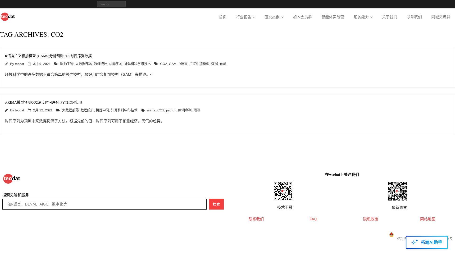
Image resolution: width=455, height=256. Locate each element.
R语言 (182, 64)
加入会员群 (302, 17)
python (171, 110)
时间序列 (184, 110)
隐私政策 (370, 219)
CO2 (163, 64)
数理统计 (100, 64)
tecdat (19, 64)
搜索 (216, 204)
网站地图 (427, 219)
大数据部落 (83, 64)
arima (151, 110)
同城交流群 (440, 17)
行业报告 (243, 17)
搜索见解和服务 (15, 195)
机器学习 (115, 64)
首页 (223, 17)
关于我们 (389, 17)
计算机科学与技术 (137, 64)
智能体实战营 (332, 17)
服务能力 (361, 17)
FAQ (313, 219)
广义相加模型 (199, 64)
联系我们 (414, 17)
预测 (223, 64)
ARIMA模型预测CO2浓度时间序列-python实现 (43, 102)
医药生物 (66, 64)
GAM (173, 64)
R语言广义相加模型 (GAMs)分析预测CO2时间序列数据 (48, 55)
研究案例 (272, 17)
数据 (214, 64)
